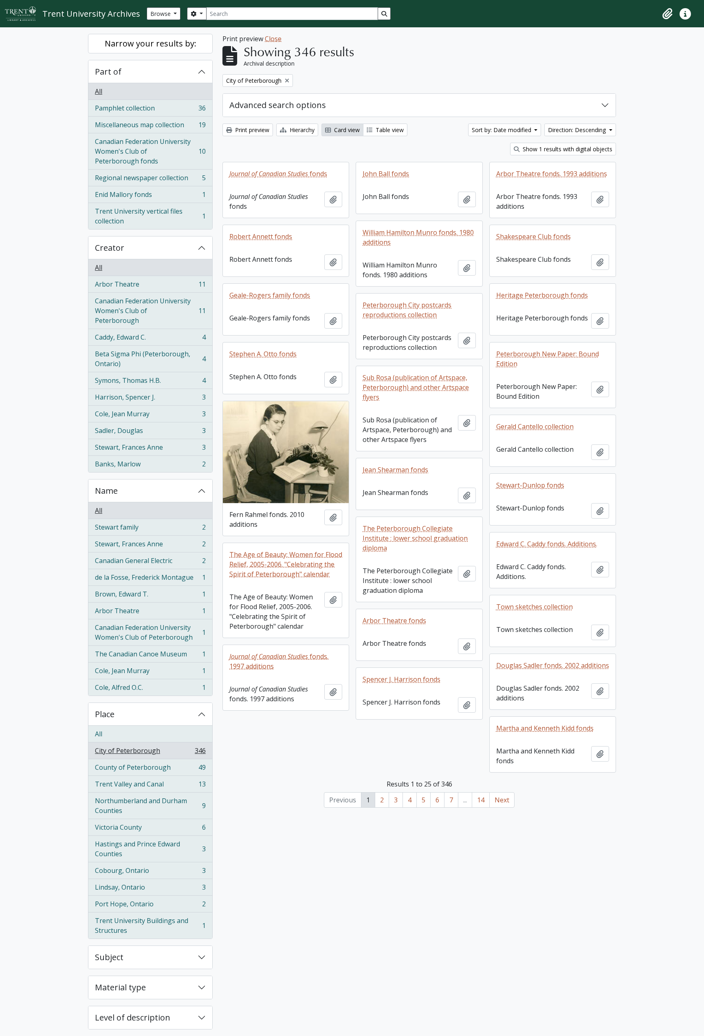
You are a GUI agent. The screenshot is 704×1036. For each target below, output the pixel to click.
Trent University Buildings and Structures (150, 925)
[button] (667, 14)
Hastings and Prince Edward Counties (150, 848)
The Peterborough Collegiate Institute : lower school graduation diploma (415, 538)
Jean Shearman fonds (395, 469)
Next (502, 799)
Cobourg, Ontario (150, 872)
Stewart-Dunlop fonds (530, 485)
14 (480, 799)
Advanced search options (277, 104)
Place (104, 714)
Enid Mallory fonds (150, 196)
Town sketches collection (534, 606)
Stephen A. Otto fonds (263, 353)
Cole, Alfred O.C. (150, 689)
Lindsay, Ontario (150, 889)
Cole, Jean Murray (150, 415)
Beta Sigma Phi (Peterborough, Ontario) (150, 358)
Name (106, 490)
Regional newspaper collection (150, 179)
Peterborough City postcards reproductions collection (407, 309)
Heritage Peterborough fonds (542, 295)
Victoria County (150, 829)
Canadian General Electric (150, 562)
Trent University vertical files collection (150, 216)
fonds (278, 173)
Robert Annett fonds (260, 236)
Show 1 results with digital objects (566, 149)
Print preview (251, 130)
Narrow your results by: (150, 43)
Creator (109, 247)
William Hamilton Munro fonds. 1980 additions (418, 237)
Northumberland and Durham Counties (150, 805)
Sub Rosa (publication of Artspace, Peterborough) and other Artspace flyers (416, 387)
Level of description (132, 1017)
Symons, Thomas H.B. (150, 382)
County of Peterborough (150, 769)
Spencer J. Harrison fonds (401, 679)
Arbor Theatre (150, 286)
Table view (389, 130)
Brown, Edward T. (150, 596)
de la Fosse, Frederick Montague (150, 579)
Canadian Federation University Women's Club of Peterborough (150, 310)
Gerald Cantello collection (535, 426)
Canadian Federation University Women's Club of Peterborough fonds (150, 151)
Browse (161, 14)
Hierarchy (301, 130)
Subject (109, 957)
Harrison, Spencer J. (150, 399)
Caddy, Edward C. (150, 339)
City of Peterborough (150, 752)
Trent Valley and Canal (150, 786)
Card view (346, 130)
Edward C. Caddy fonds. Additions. (546, 543)
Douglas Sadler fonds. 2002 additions (552, 665)
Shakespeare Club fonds (533, 236)
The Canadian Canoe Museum (150, 656)
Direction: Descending (577, 130)
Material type (120, 987)
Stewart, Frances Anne (150, 449)
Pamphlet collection (150, 110)
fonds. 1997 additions (278, 661)
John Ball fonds (386, 173)
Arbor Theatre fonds (394, 620)
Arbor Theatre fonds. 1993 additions (551, 173)
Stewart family (150, 529)
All (98, 91)
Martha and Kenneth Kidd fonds (545, 728)
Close (273, 38)
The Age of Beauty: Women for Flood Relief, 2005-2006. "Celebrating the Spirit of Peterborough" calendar (285, 564)
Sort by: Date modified (502, 130)
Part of (108, 71)
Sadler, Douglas (150, 432)
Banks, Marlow (150, 465)
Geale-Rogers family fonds (269, 295)
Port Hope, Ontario (150, 905)
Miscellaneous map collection (150, 126)
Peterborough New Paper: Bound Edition (547, 358)
